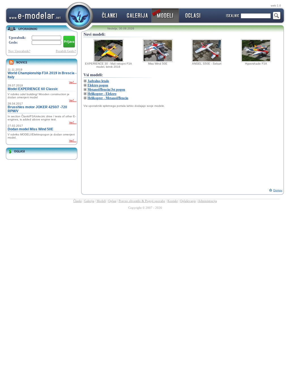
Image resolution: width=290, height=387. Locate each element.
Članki (77, 201)
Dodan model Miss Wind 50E (30, 129)
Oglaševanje (188, 201)
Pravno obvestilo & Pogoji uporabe (142, 201)
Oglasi (112, 201)
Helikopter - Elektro (102, 94)
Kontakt (172, 201)
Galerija (89, 201)
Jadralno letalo (98, 81)
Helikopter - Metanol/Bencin (108, 98)
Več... (72, 82)
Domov (277, 190)
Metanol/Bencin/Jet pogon (106, 90)
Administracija (207, 201)
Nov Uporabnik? (19, 51)
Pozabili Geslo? (66, 51)
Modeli (101, 201)
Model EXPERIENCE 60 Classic (33, 89)
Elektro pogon (98, 85)
